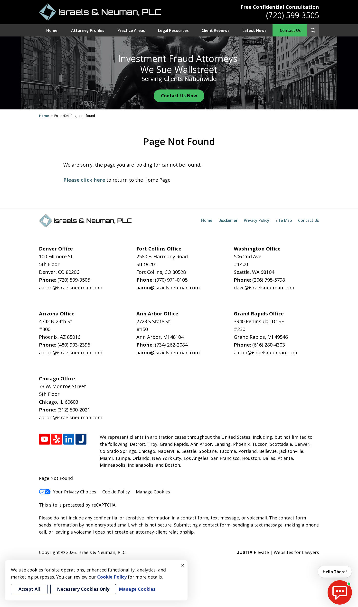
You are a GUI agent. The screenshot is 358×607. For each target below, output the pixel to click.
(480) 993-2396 (73, 344)
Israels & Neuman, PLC (101, 552)
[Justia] (80, 439)
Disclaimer (228, 220)
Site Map (283, 220)
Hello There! (335, 571)
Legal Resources (173, 30)
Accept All (29, 589)
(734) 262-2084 (171, 344)
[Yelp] (56, 439)
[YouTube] (44, 439)
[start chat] (340, 592)
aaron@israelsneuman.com (70, 287)
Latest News (254, 30)
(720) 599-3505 (292, 15)
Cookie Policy (116, 492)
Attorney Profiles (87, 30)
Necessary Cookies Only (83, 589)
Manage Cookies (153, 492)
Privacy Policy (256, 220)
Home (51, 30)
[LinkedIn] (68, 439)
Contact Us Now (179, 95)
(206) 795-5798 (268, 280)
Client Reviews (215, 30)
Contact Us (290, 30)
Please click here (84, 180)
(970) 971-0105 (171, 280)
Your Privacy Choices (74, 492)
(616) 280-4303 (268, 344)
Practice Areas (131, 30)
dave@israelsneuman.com (264, 287)
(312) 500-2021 (73, 409)
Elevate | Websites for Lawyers (278, 552)
